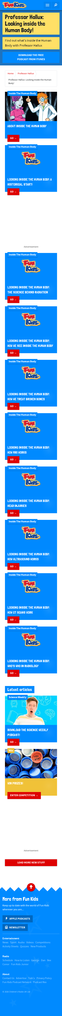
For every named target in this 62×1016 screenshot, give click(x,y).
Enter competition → (24, 795)
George (35, 960)
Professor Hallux (26, 73)
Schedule (7, 960)
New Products (38, 946)
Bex (49, 960)
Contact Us (8, 978)
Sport (13, 942)
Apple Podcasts (19, 919)
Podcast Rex (39, 982)
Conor (5, 964)
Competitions (42, 942)
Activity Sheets (10, 946)
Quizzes (24, 946)
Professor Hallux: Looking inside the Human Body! (29, 81)
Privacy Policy (44, 978)
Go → (13, 138)
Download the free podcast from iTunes (31, 57)
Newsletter (17, 927)
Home (11, 73)
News (5, 942)
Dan (43, 960)
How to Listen (22, 960)
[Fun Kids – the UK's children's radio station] (15, 5)
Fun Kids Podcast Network (16, 982)
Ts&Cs (31, 978)
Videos (30, 942)
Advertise (21, 978)
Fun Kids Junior (20, 964)
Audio (21, 942)
